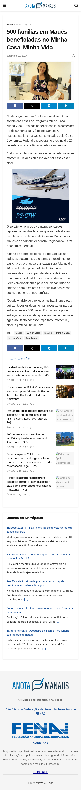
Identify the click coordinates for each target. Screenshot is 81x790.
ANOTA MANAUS (44, 783)
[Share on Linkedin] (66, 106)
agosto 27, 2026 (18, 404)
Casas (19, 333)
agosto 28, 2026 (18, 380)
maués (48, 333)
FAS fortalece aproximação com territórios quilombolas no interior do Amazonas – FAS (27, 438)
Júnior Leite (33, 333)
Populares (31, 338)
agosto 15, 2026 (18, 471)
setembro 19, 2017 (17, 55)
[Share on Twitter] (32, 106)
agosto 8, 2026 (17, 494)
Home (10, 24)
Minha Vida (14, 338)
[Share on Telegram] (49, 106)
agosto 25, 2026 (18, 447)
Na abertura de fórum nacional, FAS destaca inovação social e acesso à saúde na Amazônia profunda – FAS (28, 371)
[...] (49, 545)
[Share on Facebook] (15, 106)
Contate (40, 772)
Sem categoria (23, 24)
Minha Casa (63, 333)
